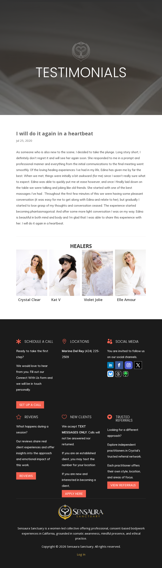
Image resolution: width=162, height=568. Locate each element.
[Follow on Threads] (118, 374)
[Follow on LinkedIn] (110, 365)
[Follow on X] (138, 365)
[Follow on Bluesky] (110, 374)
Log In (81, 554)
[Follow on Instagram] (129, 365)
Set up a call (30, 405)
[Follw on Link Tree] (125, 374)
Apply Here (74, 493)
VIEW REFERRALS (123, 485)
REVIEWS (26, 476)
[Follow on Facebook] (119, 365)
